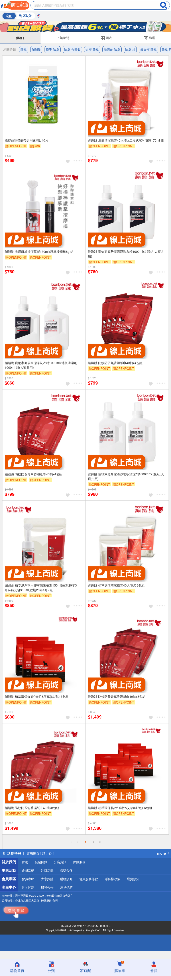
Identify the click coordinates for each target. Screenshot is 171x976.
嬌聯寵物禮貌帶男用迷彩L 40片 (26, 140)
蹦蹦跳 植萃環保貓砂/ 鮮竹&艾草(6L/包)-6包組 (120, 807)
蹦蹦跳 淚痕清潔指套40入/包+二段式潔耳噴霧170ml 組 (126, 140)
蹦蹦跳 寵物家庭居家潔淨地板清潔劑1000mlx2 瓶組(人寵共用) (126, 476)
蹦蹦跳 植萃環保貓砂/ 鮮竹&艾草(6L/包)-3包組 (37, 696)
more (161, 853)
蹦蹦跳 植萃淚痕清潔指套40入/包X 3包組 (116, 585)
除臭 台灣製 (72, 49)
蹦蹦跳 (36, 49)
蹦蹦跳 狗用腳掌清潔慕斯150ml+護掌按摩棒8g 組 (39, 251)
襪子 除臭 (52, 49)
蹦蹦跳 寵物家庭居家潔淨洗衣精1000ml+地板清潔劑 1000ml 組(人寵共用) (41, 365)
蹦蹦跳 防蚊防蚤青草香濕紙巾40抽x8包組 (117, 696)
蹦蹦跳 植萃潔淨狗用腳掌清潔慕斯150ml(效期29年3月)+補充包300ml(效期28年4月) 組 (41, 587)
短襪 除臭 (92, 49)
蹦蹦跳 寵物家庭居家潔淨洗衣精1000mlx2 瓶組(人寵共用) (126, 253)
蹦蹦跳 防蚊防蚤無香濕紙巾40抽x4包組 (115, 362)
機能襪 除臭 (148, 49)
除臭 (23, 49)
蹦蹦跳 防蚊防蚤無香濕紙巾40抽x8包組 (32, 807)
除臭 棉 (130, 49)
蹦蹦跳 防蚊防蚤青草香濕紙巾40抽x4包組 (33, 474)
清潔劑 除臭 (112, 49)
